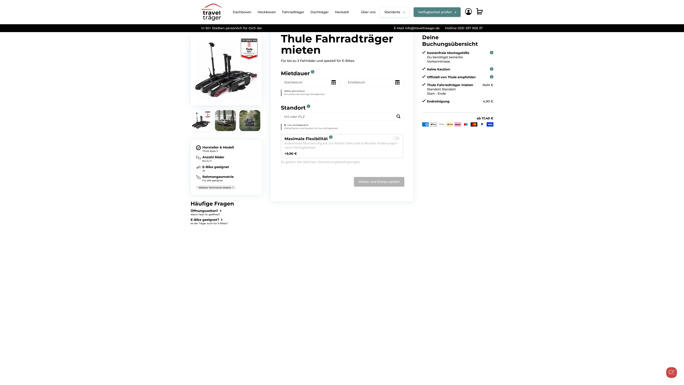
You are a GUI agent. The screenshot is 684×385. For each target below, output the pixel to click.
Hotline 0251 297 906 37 (464, 28)
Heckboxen (267, 12)
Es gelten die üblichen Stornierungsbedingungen (320, 162)
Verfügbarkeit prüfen (435, 12)
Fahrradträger (293, 12)
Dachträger (319, 12)
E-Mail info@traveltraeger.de (417, 28)
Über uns (368, 12)
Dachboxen (242, 12)
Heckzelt (342, 12)
